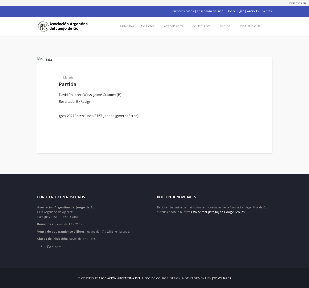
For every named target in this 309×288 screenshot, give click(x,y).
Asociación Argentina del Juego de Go (130, 278)
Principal (127, 26)
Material (68, 77)
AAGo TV (253, 11)
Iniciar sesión (297, 3)
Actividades (173, 26)
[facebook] (39, 11)
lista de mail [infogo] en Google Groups (218, 212)
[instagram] (55, 11)
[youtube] (50, 11)
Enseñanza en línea (210, 11)
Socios (225, 26)
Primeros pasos (183, 11)
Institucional (251, 26)
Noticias (147, 26)
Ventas (267, 11)
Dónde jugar (235, 11)
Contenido (201, 26)
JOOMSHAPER (221, 278)
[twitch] (60, 11)
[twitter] (44, 11)
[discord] (66, 11)
